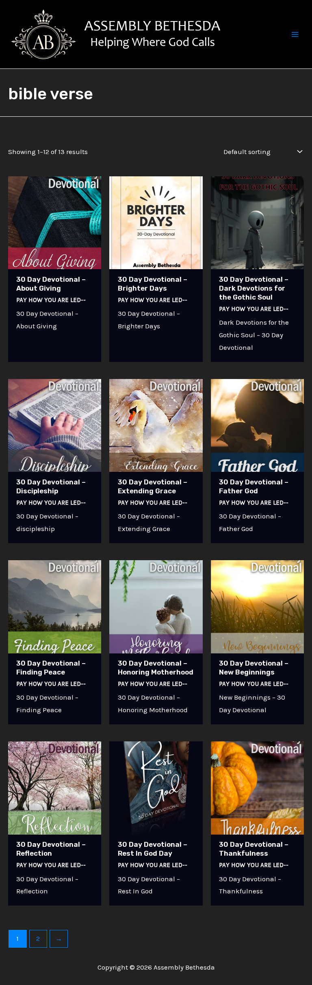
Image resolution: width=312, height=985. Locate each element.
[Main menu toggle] (295, 34)
